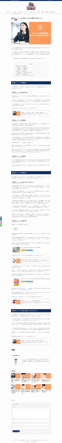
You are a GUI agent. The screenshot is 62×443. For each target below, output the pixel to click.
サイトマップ (31, 440)
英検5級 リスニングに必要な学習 (22, 73)
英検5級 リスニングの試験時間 (22, 69)
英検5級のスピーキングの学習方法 (17, 296)
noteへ (48, 361)
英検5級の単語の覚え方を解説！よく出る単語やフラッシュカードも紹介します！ (34, 259)
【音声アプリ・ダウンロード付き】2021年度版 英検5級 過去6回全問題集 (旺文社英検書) (35, 278)
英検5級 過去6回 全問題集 (16, 274)
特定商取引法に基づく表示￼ (37, 440)
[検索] (50, 0)
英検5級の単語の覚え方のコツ (17, 255)
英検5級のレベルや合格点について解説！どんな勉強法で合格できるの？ (33, 112)
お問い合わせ (26, 440)
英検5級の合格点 (14, 108)
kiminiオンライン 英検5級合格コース (29, 288)
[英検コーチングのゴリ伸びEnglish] (31, 6)
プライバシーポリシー (45, 440)
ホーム (15, 440)
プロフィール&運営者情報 (20, 440)
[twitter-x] (22, 363)
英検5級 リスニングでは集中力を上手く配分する (25, 72)
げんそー (15, 364)
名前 (13, 419)
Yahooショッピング (29, 250)
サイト (13, 426)
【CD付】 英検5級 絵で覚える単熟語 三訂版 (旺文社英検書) (30, 247)
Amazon (23, 250)
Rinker (24, 248)
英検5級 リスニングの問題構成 (22, 68)
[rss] (49, 0)
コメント (14, 407)
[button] (1, 217)
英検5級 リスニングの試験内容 (21, 65)
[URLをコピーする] (1, 225)
